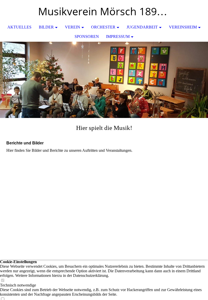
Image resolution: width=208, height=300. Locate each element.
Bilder (46, 27)
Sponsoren (87, 36)
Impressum (118, 36)
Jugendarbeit (142, 27)
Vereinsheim (183, 27)
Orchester (103, 27)
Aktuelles (19, 27)
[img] (189, 11)
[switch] (2, 280)
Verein (72, 27)
